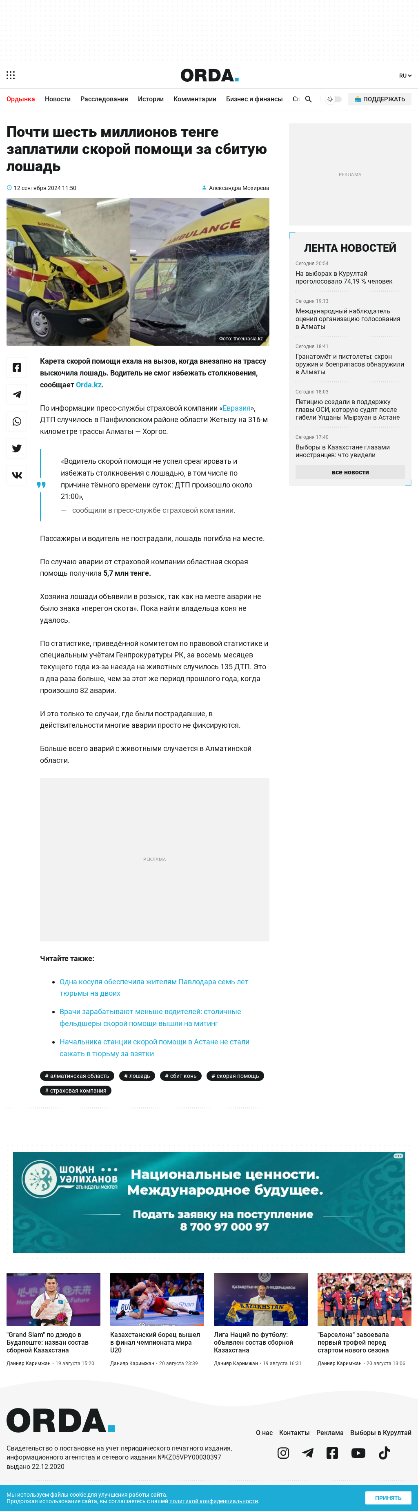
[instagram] (283, 1456)
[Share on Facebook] (17, 367)
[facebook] (332, 1456)
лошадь (139, 1076)
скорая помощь (238, 1076)
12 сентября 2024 (37, 188)
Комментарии (194, 99)
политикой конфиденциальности (213, 1501)
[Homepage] (210, 75)
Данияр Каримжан (29, 1363)
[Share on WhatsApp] (17, 421)
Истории (151, 99)
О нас (264, 1433)
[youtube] (358, 1456)
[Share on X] (17, 448)
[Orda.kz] (61, 1440)
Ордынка (21, 99)
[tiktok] (385, 1456)
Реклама (330, 1433)
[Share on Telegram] (17, 394)
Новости (58, 99)
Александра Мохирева (239, 188)
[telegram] (308, 1456)
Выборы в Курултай (380, 1433)
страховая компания (78, 1090)
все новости (350, 472)
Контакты (294, 1433)
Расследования (104, 99)
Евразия (236, 408)
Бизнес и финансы (254, 99)
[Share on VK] (17, 475)
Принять (388, 1498)
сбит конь (183, 1076)
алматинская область (79, 1076)
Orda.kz (89, 384)
